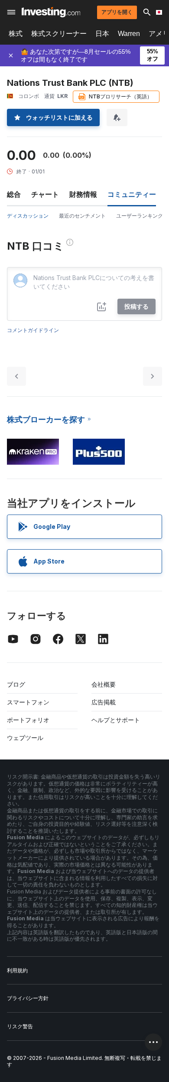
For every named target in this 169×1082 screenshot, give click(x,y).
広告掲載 (103, 702)
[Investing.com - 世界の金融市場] (51, 12)
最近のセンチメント (82, 215)
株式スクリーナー (59, 33)
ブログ (16, 684)
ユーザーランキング (139, 215)
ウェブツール (25, 737)
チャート (45, 194)
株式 (16, 33)
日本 (102, 33)
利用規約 (17, 970)
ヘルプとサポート (115, 720)
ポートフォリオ (28, 720)
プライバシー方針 (28, 998)
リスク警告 (20, 1026)
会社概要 (103, 684)
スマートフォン (28, 702)
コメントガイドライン (33, 330)
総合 (14, 194)
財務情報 (83, 194)
